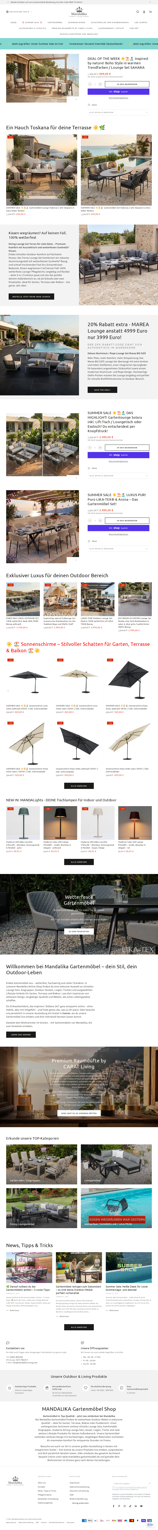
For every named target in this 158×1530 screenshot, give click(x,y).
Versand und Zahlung (79, 1490)
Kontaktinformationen (56, 1522)
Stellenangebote (45, 1503)
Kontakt (41, 1487)
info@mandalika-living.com (25, 1362)
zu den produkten (79, 931)
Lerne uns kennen (21, 1035)
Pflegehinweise (44, 1494)
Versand (98, 77)
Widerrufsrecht (11, 1522)
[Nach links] (8, 2)
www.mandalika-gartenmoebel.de (81, 1456)
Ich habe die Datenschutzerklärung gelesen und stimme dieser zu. (129, 1488)
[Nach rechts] (150, 2)
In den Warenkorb (127, 84)
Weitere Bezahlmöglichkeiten (118, 98)
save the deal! (102, 390)
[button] (137, 11)
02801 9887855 (16, 1357)
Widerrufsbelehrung (79, 1499)
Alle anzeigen (79, 786)
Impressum (75, 1482)
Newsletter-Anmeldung (48, 1499)
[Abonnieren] (150, 1483)
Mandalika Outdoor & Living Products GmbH (27, 1519)
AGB (71, 1494)
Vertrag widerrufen (80, 1503)
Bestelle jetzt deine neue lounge (31, 297)
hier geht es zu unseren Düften (79, 1113)
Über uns (42, 1482)
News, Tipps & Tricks (47, 1490)
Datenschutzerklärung (79, 1487)
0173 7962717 (22, 1360)
